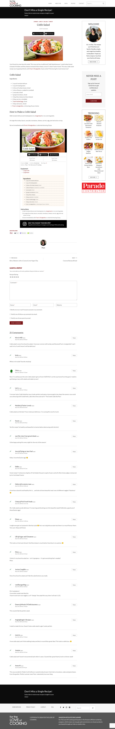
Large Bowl (26, 172)
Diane (17, 519)
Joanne (17, 650)
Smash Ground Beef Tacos (99, 150)
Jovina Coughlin (20, 569)
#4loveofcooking (59, 225)
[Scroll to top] (111, 722)
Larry (17, 388)
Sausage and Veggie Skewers (88, 151)
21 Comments (44, 28)
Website (59, 305)
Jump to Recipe (39, 33)
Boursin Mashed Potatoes (98, 123)
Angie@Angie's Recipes (23, 620)
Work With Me (16, 707)
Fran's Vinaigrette (41, 217)
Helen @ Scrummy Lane (23, 484)
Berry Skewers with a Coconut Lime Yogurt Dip (24, 259)
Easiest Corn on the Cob (99, 138)
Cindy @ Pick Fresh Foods (24, 502)
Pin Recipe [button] (44, 154)
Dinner (36, 21)
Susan (17, 421)
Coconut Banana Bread (70, 259)
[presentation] (88, 118)
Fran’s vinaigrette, (17, 106)
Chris (17, 370)
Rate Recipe (54, 154)
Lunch (41, 21)
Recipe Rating (14, 274)
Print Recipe (50, 33)
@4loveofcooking (34, 225)
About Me (58, 3)
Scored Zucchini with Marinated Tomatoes (88, 124)
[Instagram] (66, 707)
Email (35, 305)
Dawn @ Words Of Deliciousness (26, 604)
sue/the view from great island (25, 436)
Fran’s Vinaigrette (35, 69)
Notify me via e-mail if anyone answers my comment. (26, 310)
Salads (46, 21)
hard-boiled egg (18, 101)
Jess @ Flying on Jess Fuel (24, 451)
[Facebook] (60, 707)
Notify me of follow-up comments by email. (24, 314)
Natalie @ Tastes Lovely (23, 405)
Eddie (17, 467)
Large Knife (26, 170)
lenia (16, 355)
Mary (17, 552)
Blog (66, 3)
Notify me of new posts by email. (21, 318)
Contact (81, 3)
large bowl (38, 116)
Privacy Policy (30, 707)
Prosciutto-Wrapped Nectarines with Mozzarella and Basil (98, 168)
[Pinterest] (69, 707)
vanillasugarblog (20, 585)
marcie (17, 635)
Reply (74, 338)
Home (50, 3)
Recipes (73, 3)
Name (12, 305)
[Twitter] (63, 707)
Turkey (51, 21)
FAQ (52, 707)
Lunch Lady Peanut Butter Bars (88, 165)
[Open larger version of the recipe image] (43, 140)
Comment (13, 283)
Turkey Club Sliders (88, 138)
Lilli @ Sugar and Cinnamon (24, 537)
